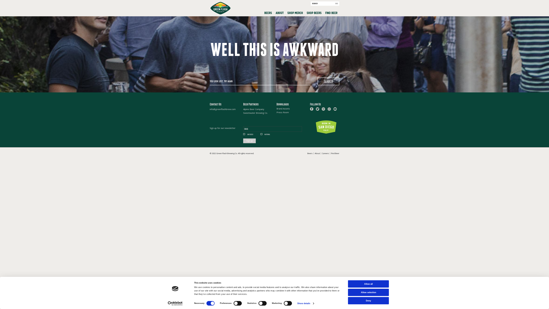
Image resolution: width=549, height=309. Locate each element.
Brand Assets (283, 108)
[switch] (238, 303)
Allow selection (368, 292)
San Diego (250, 134)
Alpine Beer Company (253, 109)
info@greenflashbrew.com (223, 109)
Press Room (283, 112)
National (267, 134)
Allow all (368, 284)
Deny (368, 300)
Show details (303, 303)
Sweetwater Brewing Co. (255, 112)
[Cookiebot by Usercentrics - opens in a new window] (175, 303)
